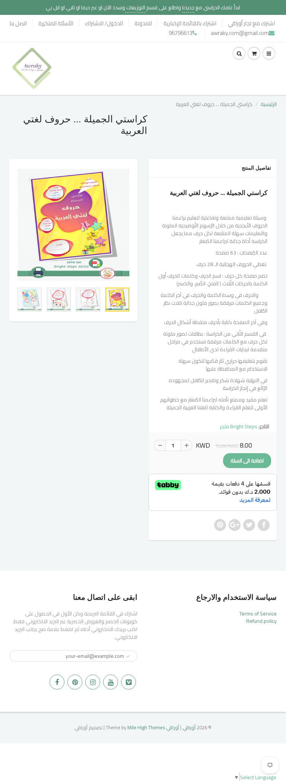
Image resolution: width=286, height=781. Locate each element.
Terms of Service (258, 613)
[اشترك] (128, 656)
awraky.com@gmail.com (240, 33)
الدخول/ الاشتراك (104, 23)
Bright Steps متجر (238, 426)
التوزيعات (135, 7)
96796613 (181, 33)
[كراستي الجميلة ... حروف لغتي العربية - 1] (73, 224)
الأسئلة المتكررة (55, 23)
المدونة (143, 23)
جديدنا (188, 7)
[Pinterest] (74, 682)
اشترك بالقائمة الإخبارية (189, 23)
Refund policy (261, 621)
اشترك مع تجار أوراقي (251, 23)
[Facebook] (57, 682)
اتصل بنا (18, 23)
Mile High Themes (146, 727)
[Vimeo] (128, 682)
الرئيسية (269, 104)
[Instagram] (92, 682)
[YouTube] (110, 682)
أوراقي (189, 727)
